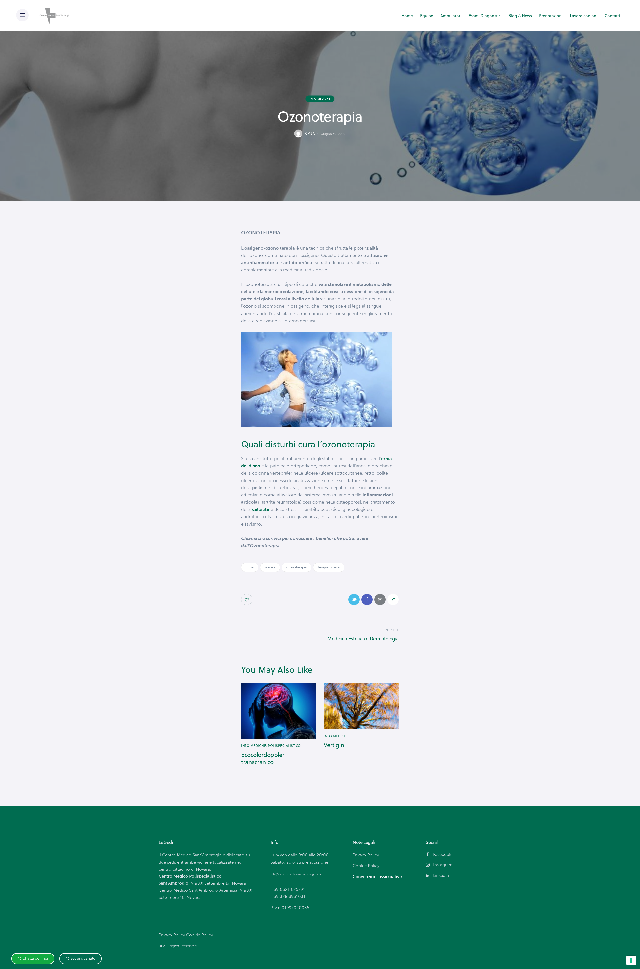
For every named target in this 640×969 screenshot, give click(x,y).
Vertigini (335, 745)
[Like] (247, 599)
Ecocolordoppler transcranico (262, 758)
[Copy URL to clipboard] (393, 599)
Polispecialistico (284, 745)
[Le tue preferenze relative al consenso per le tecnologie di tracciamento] (631, 960)
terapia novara (329, 567)
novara (270, 567)
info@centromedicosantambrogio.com (297, 874)
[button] (33, 958)
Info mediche (320, 99)
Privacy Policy (172, 934)
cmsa (250, 567)
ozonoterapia (296, 567)
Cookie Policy (199, 934)
